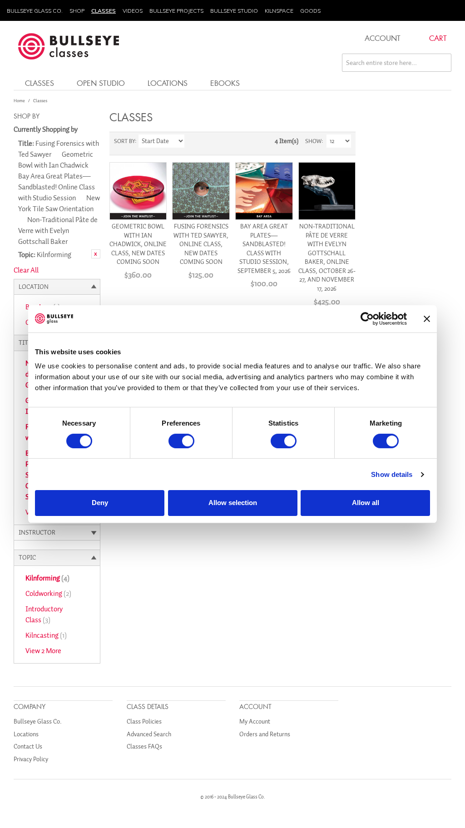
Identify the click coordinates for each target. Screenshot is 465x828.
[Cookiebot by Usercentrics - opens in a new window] (367, 318)
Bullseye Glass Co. (35, 10)
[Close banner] (427, 318)
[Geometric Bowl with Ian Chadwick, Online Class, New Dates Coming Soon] (138, 191)
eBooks (225, 83)
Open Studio (101, 83)
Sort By (124, 141)
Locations (168, 83)
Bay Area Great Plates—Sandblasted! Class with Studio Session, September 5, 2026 (264, 249)
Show (313, 141)
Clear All (26, 270)
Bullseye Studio (234, 10)
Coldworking (48, 593)
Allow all (365, 502)
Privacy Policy (31, 759)
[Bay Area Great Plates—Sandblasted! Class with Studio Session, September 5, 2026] (264, 191)
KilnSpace (279, 10)
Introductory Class (44, 614)
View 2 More (43, 650)
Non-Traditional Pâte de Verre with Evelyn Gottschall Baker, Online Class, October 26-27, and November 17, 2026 (327, 257)
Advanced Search (149, 734)
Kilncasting (46, 635)
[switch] (181, 441)
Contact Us (28, 746)
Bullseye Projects (176, 10)
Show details (391, 474)
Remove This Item (95, 253)
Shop (76, 10)
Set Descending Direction (192, 141)
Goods (310, 10)
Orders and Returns (264, 734)
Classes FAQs (144, 746)
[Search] (442, 63)
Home (19, 100)
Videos (133, 10)
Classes (103, 10)
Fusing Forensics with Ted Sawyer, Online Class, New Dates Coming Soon (200, 244)
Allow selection (232, 502)
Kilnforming (47, 578)
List (224, 141)
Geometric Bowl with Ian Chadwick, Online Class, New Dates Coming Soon (138, 244)
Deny (100, 502)
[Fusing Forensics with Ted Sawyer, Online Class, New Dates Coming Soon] (201, 191)
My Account (254, 721)
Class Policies (144, 721)
